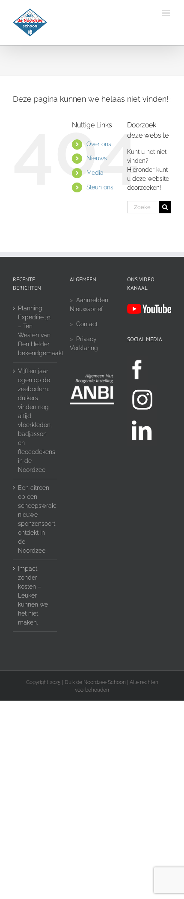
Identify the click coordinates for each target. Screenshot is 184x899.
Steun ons (99, 187)
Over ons (98, 144)
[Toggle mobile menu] (166, 13)
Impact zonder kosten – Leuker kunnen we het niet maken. (33, 595)
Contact (87, 324)
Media (95, 172)
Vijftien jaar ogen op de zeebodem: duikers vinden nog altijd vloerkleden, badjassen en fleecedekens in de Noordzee (35, 420)
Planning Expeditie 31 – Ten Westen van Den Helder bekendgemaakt (35, 331)
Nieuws (96, 158)
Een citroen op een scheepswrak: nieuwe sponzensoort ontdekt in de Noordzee (35, 519)
